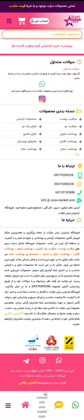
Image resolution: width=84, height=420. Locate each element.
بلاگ (77, 154)
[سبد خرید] (21, 21)
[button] (9, 21)
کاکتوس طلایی (13, 313)
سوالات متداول (71, 69)
